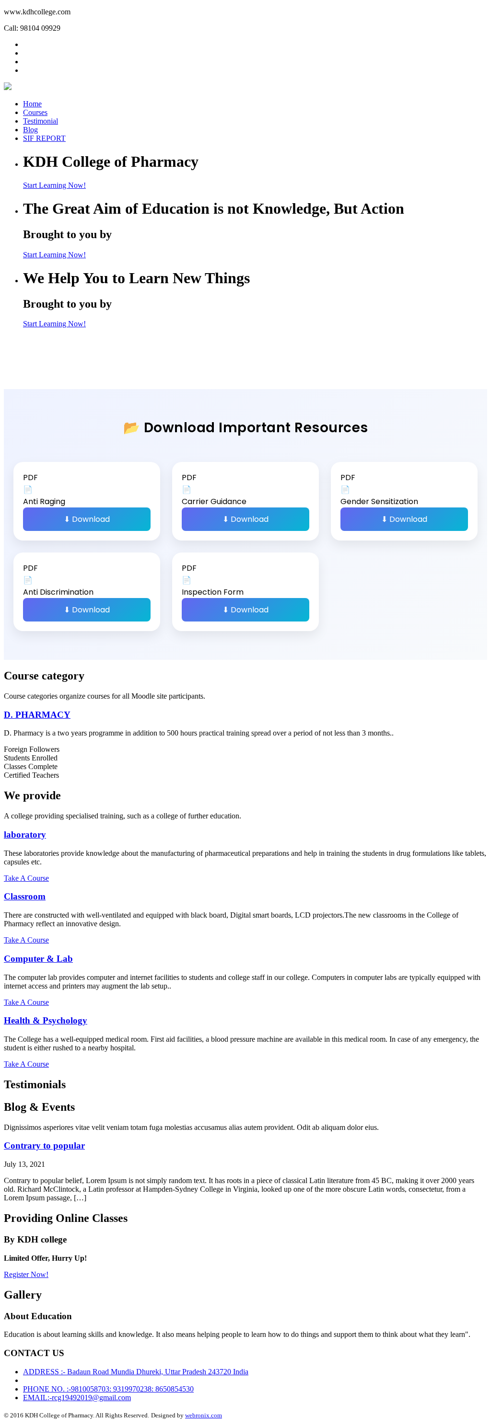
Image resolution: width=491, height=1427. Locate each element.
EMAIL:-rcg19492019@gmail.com (77, 1397)
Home (32, 104)
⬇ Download (87, 519)
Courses (35, 112)
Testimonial (40, 121)
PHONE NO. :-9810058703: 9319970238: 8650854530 (108, 1389)
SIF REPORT (44, 138)
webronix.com (203, 1415)
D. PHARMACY (37, 715)
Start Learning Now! (54, 185)
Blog (30, 130)
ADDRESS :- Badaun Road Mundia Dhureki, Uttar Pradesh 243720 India (135, 1372)
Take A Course (26, 878)
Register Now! (26, 1274)
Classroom (25, 896)
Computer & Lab (38, 959)
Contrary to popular (44, 1145)
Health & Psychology (45, 1020)
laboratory (25, 834)
